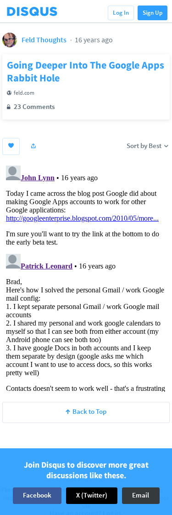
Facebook (37, 495)
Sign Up (152, 13)
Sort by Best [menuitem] (145, 145)
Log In (121, 13)
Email (140, 495)
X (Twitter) (91, 495)
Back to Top (89, 411)
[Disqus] (86, 277)
